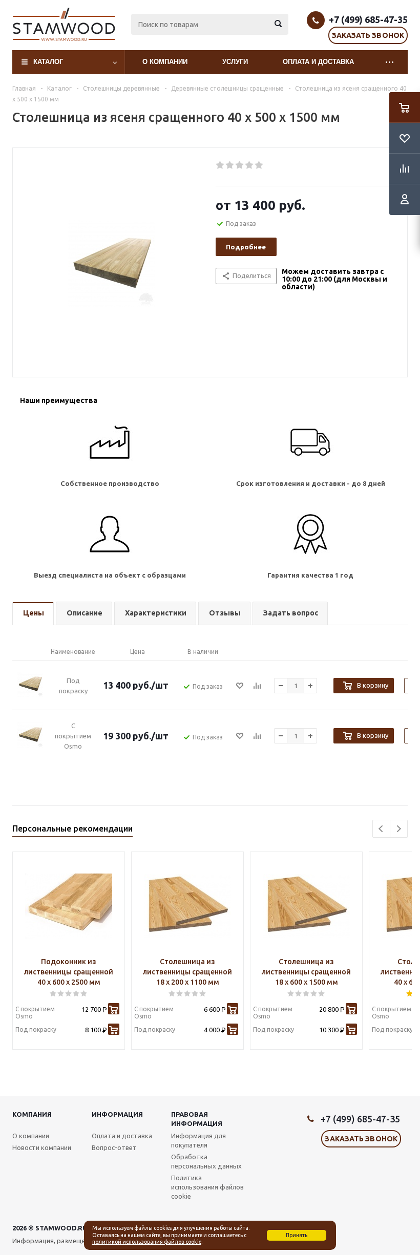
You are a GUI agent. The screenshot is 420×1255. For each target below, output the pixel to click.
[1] (220, 165)
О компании (164, 62)
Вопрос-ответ (114, 1147)
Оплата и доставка (318, 62)
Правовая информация (196, 1119)
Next (398, 828)
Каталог (48, 62)
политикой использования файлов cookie (146, 1242)
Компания (32, 1114)
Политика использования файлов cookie (207, 1187)
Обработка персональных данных (206, 1161)
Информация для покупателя (198, 1140)
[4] (250, 165)
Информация (117, 1114)
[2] (230, 165)
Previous (381, 828)
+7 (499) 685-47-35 (368, 19)
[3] (240, 165)
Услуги (235, 62)
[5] (259, 165)
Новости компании (41, 1147)
